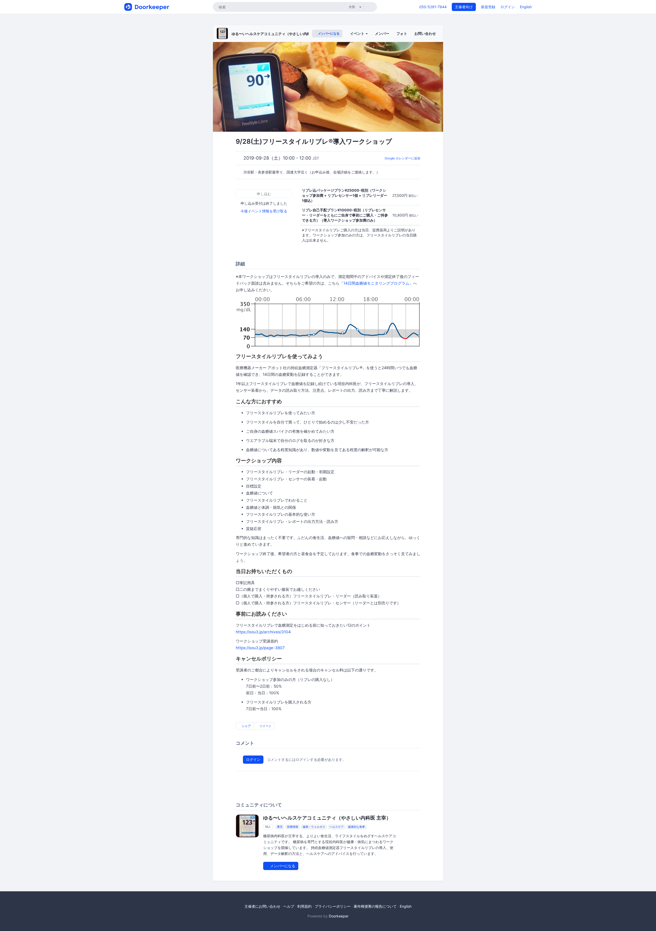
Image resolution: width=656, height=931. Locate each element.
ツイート (265, 726)
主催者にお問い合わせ (262, 906)
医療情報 (292, 827)
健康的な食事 (356, 827)
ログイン (507, 7)
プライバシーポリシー (333, 906)
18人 (268, 827)
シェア (246, 726)
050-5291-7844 (433, 7)
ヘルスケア (337, 827)
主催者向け (464, 7)
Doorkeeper (338, 916)
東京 (280, 827)
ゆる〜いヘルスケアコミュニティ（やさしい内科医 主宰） (279, 34)
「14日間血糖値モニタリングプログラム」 (376, 283)
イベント (357, 33)
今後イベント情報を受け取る (264, 211)
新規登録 (488, 7)
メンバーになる (328, 33)
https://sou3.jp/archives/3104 (263, 631)
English (526, 7)
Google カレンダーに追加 (402, 158)
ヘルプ (288, 906)
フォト (401, 33)
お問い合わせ (425, 33)
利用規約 (304, 906)
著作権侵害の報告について (375, 906)
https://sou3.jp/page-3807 (260, 647)
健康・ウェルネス (314, 827)
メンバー (382, 33)
